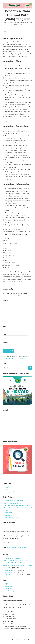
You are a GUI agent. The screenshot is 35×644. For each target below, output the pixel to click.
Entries (8, 586)
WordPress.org (9, 591)
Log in (6, 584)
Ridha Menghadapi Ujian (12, 517)
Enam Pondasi (9, 513)
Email (5, 334)
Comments (9, 588)
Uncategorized (9, 492)
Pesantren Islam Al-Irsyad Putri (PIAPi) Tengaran (17, 15)
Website (5, 342)
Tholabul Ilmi (9, 515)
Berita (6, 489)
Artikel (7, 487)
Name (5, 326)
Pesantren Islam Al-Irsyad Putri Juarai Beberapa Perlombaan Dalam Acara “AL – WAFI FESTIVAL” (17, 508)
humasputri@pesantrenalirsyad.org (18, 547)
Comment (5, 300)
